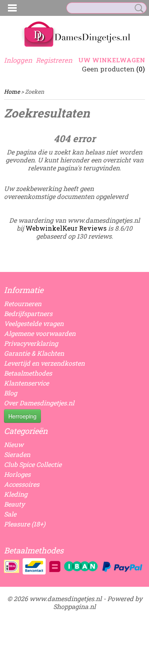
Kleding (15, 494)
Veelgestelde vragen (34, 323)
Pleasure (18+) (24, 524)
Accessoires (21, 484)
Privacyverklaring (31, 343)
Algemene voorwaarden (39, 333)
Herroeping (22, 416)
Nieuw (13, 444)
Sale (10, 514)
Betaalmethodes (28, 373)
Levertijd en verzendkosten (44, 363)
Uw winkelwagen (111, 60)
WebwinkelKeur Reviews (65, 228)
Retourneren (22, 303)
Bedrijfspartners (28, 313)
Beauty (14, 504)
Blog (10, 393)
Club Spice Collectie (33, 464)
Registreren (54, 60)
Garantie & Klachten (34, 353)
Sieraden (17, 454)
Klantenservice (26, 383)
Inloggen (18, 60)
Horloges (17, 474)
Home (12, 91)
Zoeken (137, 8)
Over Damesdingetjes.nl (39, 403)
